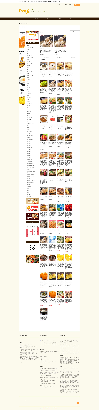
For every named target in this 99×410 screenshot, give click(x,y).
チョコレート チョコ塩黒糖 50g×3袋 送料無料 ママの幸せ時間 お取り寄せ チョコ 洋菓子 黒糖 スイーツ (52, 264)
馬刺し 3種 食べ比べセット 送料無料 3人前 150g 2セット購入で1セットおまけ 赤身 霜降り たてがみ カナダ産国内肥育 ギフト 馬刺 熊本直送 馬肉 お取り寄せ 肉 (68, 127)
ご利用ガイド (60, 18)
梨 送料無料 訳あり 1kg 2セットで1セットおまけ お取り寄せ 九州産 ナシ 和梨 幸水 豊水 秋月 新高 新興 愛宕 (52, 73)
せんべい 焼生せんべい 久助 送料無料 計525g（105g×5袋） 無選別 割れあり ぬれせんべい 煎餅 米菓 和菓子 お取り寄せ (52, 162)
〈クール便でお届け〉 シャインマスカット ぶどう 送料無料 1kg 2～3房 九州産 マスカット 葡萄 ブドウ (43, 90)
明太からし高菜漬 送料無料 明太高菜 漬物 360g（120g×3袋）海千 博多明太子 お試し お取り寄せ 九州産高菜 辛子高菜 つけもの (43, 301)
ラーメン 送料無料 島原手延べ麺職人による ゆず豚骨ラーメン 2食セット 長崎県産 (60, 230)
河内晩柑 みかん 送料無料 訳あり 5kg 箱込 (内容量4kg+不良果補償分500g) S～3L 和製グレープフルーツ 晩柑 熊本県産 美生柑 (60, 264)
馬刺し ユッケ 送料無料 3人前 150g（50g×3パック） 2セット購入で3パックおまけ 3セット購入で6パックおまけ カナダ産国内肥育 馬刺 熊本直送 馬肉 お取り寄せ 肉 (43, 145)
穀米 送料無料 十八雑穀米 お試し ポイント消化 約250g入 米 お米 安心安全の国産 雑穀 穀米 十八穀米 (46, 51)
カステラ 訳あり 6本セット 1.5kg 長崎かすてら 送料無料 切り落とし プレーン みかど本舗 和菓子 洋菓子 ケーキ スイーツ (43, 107)
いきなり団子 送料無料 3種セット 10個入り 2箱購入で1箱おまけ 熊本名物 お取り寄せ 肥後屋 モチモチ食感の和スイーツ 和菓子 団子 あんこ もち (60, 73)
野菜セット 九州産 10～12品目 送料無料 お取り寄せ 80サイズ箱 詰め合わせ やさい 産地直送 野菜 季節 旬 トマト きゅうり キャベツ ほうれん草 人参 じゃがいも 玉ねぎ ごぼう (52, 108)
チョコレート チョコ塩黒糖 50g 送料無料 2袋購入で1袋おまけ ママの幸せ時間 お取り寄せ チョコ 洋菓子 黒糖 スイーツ (43, 264)
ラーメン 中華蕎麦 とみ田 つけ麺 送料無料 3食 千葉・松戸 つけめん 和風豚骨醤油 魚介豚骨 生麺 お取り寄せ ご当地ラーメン (68, 144)
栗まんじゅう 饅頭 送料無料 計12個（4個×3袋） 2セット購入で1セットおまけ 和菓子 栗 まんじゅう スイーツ (60, 198)
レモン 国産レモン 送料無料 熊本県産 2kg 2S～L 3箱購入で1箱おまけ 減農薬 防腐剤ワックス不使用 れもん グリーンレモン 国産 (60, 247)
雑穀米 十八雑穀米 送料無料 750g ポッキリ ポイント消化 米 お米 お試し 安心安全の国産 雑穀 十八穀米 (60, 51)
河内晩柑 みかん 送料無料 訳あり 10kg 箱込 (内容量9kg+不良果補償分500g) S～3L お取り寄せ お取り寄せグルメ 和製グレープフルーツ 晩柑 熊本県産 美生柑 (68, 265)
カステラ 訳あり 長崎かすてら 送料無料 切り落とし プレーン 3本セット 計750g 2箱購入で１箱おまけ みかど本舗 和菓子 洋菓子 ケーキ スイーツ (60, 90)
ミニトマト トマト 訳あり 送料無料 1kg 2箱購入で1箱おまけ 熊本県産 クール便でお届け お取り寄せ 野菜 (68, 214)
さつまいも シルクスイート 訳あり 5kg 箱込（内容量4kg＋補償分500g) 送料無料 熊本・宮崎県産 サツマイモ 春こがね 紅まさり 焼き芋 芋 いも (60, 283)
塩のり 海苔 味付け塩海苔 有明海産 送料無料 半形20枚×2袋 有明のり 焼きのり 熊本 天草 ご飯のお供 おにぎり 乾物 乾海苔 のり (68, 107)
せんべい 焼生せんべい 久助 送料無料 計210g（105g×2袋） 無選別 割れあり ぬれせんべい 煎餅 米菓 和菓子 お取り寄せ (43, 162)
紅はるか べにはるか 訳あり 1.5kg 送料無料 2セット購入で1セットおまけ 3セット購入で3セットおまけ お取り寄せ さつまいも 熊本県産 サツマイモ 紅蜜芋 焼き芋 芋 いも (68, 247)
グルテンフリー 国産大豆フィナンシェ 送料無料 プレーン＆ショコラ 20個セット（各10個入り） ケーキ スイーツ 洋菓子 (68, 198)
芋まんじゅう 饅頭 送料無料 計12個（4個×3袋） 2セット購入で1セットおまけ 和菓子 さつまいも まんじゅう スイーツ (43, 214)
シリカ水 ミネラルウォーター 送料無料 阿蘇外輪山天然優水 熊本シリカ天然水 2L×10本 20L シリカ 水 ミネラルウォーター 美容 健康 (52, 247)
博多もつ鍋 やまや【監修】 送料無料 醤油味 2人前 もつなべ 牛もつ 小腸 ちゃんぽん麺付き (52, 179)
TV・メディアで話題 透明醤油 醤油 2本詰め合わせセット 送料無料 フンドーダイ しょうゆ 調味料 (60, 125)
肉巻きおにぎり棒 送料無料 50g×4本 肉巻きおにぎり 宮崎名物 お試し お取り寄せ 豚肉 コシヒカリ (52, 230)
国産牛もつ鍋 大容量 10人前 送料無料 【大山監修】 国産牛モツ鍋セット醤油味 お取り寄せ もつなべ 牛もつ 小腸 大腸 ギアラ (60, 301)
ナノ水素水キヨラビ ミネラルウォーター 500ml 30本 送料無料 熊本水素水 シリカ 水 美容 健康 (60, 214)
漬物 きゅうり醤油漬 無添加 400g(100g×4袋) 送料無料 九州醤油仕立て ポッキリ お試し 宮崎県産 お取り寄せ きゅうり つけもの (43, 73)
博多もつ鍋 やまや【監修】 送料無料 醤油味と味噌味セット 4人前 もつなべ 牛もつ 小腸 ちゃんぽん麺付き (68, 180)
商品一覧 (36, 18)
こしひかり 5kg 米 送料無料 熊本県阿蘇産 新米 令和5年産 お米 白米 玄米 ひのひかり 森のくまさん (43, 318)
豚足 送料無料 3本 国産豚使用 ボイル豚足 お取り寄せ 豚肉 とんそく (43, 197)
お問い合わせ (70, 18)
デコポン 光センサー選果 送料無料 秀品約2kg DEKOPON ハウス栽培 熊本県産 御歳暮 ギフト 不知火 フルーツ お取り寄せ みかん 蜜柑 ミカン (43, 283)
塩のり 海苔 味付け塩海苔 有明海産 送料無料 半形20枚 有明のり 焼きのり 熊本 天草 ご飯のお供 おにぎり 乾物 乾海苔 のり (60, 107)
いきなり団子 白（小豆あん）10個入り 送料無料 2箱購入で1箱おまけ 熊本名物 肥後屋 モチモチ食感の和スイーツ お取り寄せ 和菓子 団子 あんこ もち (68, 73)
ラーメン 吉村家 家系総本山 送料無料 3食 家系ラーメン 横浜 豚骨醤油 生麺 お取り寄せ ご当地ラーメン (52, 214)
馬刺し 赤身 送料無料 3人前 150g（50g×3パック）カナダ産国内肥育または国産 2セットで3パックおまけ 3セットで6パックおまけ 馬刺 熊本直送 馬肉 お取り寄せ (43, 181)
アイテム (77, 4)
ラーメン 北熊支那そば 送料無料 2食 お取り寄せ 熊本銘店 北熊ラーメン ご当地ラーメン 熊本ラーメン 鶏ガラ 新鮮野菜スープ (68, 90)
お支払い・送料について (48, 18)
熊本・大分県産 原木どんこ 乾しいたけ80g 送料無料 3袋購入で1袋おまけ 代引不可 (43, 230)
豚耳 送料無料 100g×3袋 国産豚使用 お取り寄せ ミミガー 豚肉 (52, 197)
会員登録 (66, 4)
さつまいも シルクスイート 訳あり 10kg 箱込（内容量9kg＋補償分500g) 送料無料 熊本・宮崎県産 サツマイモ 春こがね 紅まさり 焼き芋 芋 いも (68, 283)
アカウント (60, 4)
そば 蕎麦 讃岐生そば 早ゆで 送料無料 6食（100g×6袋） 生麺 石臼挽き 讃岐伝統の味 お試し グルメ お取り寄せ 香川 (68, 162)
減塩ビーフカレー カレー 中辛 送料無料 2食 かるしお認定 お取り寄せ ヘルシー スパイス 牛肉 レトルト (43, 125)
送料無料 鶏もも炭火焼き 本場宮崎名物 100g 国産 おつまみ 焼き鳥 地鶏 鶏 (68, 300)
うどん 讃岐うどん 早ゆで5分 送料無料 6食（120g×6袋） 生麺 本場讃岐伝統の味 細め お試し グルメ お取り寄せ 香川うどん (60, 163)
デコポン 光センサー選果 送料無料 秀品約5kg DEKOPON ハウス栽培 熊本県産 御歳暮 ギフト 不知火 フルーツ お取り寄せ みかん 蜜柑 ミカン (52, 301)
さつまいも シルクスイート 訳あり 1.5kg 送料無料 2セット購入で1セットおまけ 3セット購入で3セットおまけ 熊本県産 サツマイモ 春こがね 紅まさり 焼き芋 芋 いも (52, 284)
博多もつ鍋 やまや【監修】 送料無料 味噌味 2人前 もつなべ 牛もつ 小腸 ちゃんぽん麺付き (60, 179)
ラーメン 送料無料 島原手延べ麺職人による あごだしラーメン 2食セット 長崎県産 (68, 230)
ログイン (71, 4)
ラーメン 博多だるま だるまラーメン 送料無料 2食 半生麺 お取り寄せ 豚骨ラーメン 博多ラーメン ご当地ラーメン (52, 126)
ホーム (28, 18)
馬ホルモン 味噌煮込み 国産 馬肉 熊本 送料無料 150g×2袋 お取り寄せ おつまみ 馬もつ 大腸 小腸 (52, 143)
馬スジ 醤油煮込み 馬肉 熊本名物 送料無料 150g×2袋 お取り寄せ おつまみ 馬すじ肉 (60, 143)
